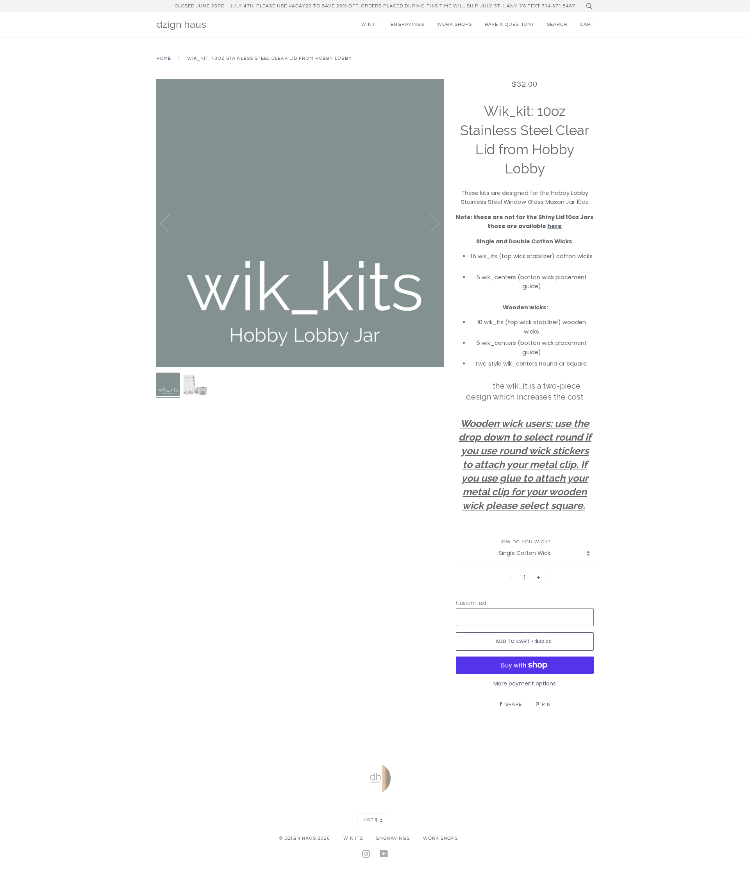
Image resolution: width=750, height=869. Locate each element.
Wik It (369, 24)
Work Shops (454, 24)
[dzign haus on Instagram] (366, 855)
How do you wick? (524, 541)
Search (557, 24)
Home (163, 58)
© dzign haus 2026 (304, 838)
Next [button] (430, 223)
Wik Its (353, 838)
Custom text (471, 603)
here (554, 226)
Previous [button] (169, 223)
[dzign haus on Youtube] (384, 855)
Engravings (407, 24)
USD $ (371, 820)
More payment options (524, 683)
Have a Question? (509, 24)
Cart (587, 24)
